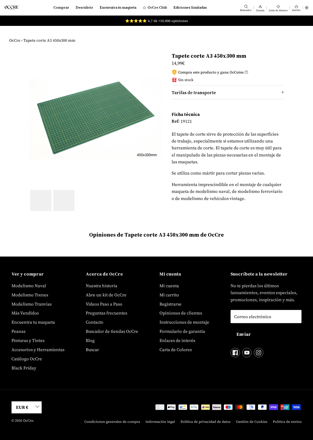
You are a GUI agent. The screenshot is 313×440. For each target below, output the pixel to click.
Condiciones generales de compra (112, 421)
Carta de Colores (175, 350)
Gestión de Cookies (251, 421)
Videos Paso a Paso (104, 304)
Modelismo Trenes (29, 295)
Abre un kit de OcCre (106, 295)
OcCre (14, 40)
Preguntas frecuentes (106, 313)
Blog (90, 340)
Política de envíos (287, 421)
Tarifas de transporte (194, 93)
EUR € (22, 407)
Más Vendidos (25, 313)
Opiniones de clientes (180, 313)
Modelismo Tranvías (31, 304)
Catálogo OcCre (26, 359)
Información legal (160, 421)
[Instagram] (258, 352)
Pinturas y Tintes (27, 340)
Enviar (243, 334)
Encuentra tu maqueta (118, 7)
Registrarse (170, 304)
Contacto (94, 322)
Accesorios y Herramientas (37, 350)
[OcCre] (11, 7)
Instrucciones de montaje (184, 322)
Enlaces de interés (177, 340)
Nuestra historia (101, 286)
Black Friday (23, 368)
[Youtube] (247, 352)
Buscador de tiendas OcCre (112, 331)
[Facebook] (235, 352)
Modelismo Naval (28, 286)
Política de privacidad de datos (206, 421)
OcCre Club (157, 7)
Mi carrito (169, 295)
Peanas (18, 331)
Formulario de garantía (182, 331)
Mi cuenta (169, 286)
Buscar (92, 350)
